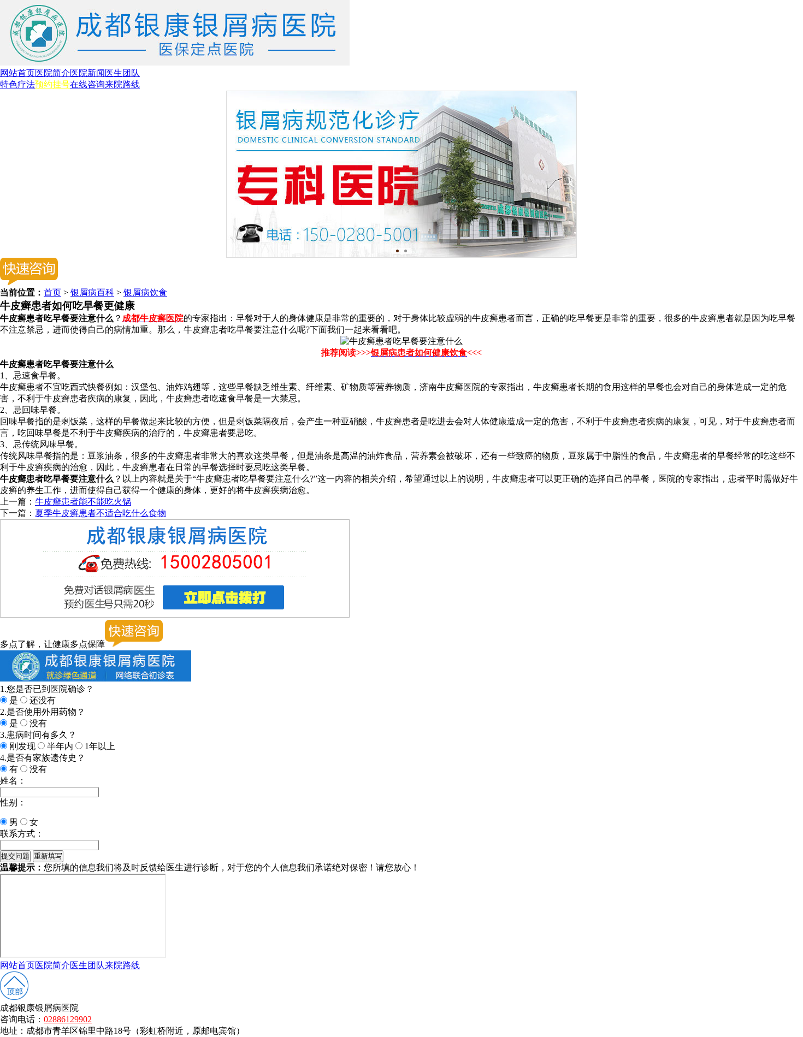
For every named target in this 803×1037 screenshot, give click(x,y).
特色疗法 (17, 84)
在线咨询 (87, 84)
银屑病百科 (92, 292)
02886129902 (68, 1019)
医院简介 (52, 73)
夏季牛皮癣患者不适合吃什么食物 (100, 513)
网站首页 (17, 73)
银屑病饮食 (145, 292)
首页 (52, 292)
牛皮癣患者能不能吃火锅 (83, 501)
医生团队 (122, 73)
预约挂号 (52, 84)
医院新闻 (87, 73)
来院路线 (122, 84)
